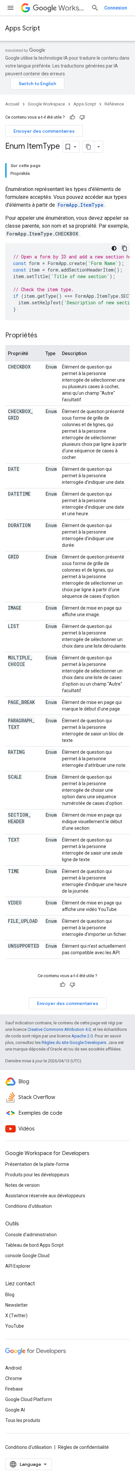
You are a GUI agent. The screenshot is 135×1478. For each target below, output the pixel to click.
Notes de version (22, 1185)
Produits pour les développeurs (37, 1174)
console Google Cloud (27, 1255)
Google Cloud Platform (28, 1399)
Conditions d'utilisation (28, 1206)
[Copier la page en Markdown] (88, 146)
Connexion (115, 7)
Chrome (13, 1378)
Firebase (14, 1389)
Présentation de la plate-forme (37, 1164)
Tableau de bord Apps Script (34, 1245)
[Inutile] (82, 117)
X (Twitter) (16, 1315)
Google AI (15, 1409)
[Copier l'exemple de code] (124, 248)
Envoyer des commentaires (44, 131)
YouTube (14, 1326)
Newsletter (16, 1305)
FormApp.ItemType (81, 205)
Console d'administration (31, 1234)
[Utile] (72, 117)
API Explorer (17, 1266)
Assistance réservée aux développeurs (45, 1195)
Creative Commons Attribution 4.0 (59, 1029)
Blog (9, 1294)
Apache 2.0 (82, 1035)
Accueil (12, 104)
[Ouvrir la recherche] (95, 8)
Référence (114, 104)
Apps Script (22, 28)
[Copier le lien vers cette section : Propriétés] (43, 336)
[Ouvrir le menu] (10, 8)
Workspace (72, 8)
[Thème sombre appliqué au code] (114, 248)
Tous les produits (22, 1420)
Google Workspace (46, 104)
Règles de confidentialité (83, 1447)
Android (13, 1368)
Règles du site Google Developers (74, 1042)
